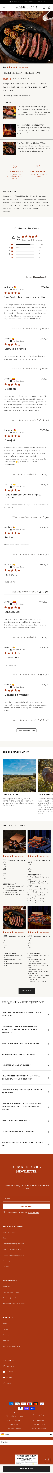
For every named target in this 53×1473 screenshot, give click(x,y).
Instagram (10, 1366)
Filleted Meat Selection (5, 943)
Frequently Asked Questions (13, 1255)
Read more (35, 319)
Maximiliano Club (9, 1232)
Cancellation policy (38, 1428)
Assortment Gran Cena (30, 943)
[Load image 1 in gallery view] (49, 60)
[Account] (44, 7)
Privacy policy (38, 1415)
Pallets (5, 1329)
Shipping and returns (11, 1261)
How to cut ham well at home (14, 1303)
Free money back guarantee (13, 1244)
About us (6, 1286)
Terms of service (14, 1428)
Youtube (9, 1377)
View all (26, 991)
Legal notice (14, 1424)
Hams (5, 1323)
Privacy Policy (33, 1212)
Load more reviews (26, 731)
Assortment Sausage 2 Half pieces (5, 870)
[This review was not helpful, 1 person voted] (46, 474)
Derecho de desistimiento (12, 1249)
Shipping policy (38, 1424)
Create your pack (9, 1335)
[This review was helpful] (40, 328)
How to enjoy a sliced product (14, 1298)
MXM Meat (7, 1340)
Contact (6, 1267)
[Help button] (47, 1459)
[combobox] (37, 277)
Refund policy (38, 1420)
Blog (4, 1238)
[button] (3, 7)
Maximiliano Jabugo (14, 1416)
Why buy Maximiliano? (11, 1292)
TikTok (8, 1383)
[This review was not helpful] (46, 328)
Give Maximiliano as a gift (12, 1346)
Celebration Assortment (30, 866)
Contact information (14, 1420)
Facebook (9, 1372)
